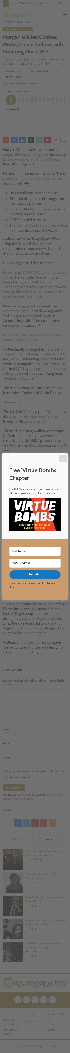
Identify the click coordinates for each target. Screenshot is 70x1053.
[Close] (63, 458)
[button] (35, 515)
